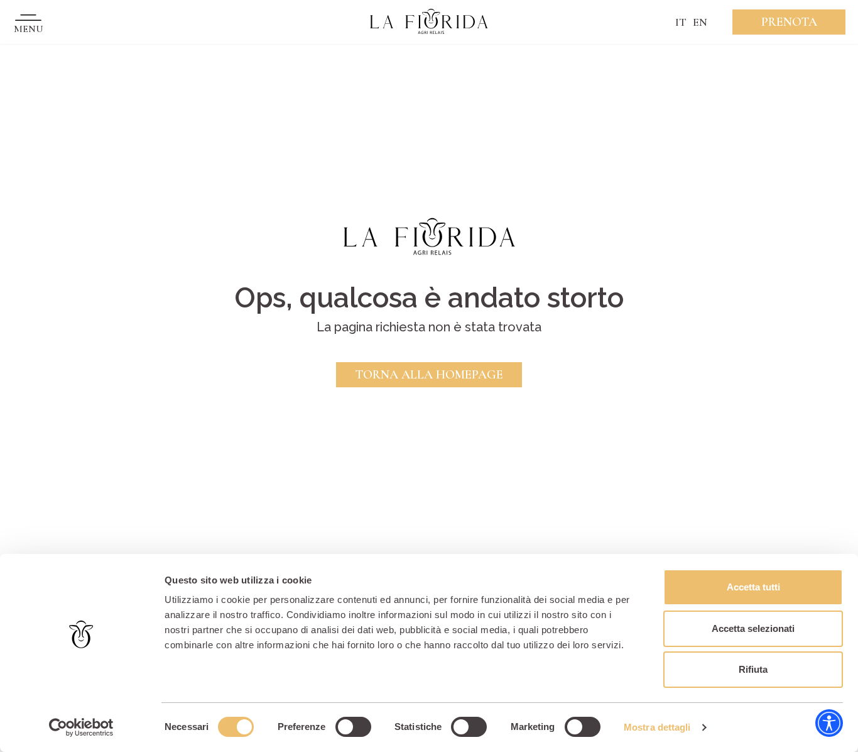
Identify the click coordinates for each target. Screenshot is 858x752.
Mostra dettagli (657, 727)
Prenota (789, 22)
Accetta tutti (753, 587)
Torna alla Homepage (429, 374)
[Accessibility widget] (829, 723)
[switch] (353, 727)
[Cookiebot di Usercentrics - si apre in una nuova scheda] (81, 727)
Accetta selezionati (753, 628)
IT (681, 22)
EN (700, 22)
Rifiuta (753, 669)
